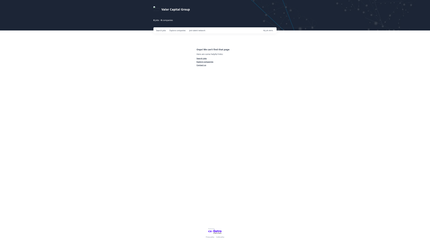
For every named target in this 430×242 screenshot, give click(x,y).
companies (178, 30)
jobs (161, 30)
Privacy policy (210, 237)
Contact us (201, 65)
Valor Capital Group (175, 9)
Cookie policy (220, 237)
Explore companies (205, 62)
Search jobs (202, 58)
